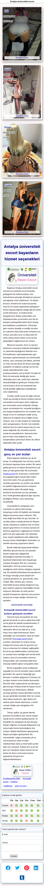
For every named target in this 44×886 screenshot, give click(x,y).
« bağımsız (7, 786)
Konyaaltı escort (20, 639)
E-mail (5, 834)
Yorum (5, 843)
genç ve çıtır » (21, 786)
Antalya (14, 782)
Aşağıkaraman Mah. (11, 779)
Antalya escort (9, 474)
